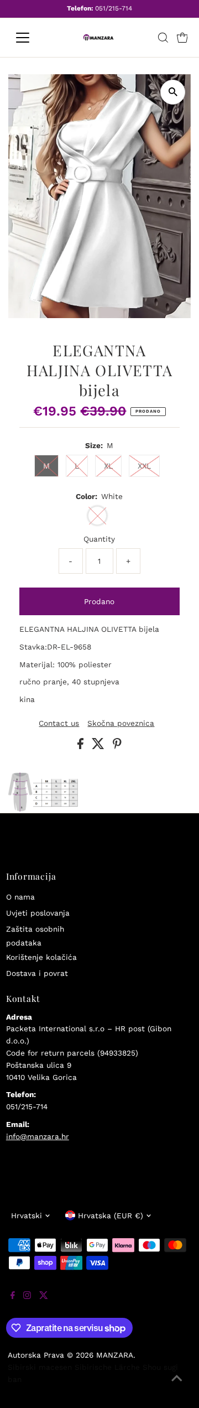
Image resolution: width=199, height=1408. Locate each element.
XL (108, 465)
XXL (144, 465)
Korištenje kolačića (41, 957)
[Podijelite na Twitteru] (99, 746)
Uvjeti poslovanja (38, 912)
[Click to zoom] (172, 92)
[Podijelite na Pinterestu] (117, 746)
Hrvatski (26, 1215)
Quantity (99, 538)
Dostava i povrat (37, 973)
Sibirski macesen (40, 1367)
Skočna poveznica (120, 724)
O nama (20, 896)
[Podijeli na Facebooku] (81, 746)
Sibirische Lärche (107, 1367)
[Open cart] (182, 37)
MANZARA (114, 1354)
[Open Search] (163, 38)
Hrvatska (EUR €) (110, 1215)
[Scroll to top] (177, 1386)
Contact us (59, 724)
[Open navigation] (29, 37)
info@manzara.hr (37, 1136)
